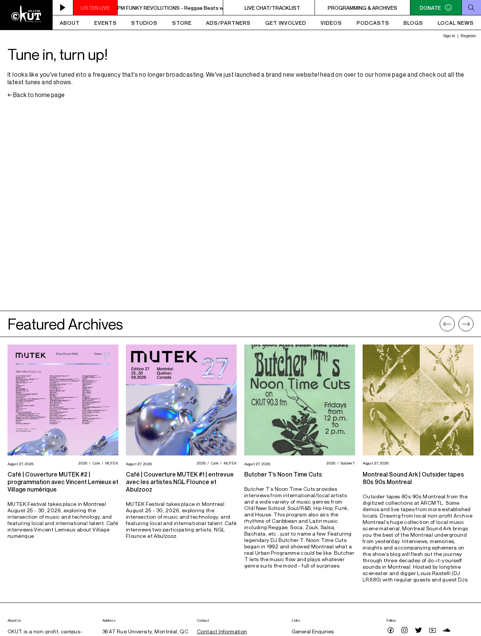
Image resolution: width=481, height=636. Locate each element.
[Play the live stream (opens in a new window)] (63, 7)
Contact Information (222, 631)
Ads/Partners (228, 23)
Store (182, 23)
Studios (144, 23)
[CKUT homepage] (26, 15)
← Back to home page (36, 95)
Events (105, 23)
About (70, 23)
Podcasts (373, 23)
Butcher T (347, 463)
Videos (331, 23)
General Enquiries (313, 631)
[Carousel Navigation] (456, 323)
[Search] (471, 7)
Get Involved (285, 23)
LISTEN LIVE (95, 8)
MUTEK (110, 463)
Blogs (413, 23)
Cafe (95, 463)
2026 (81, 463)
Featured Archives (65, 324)
